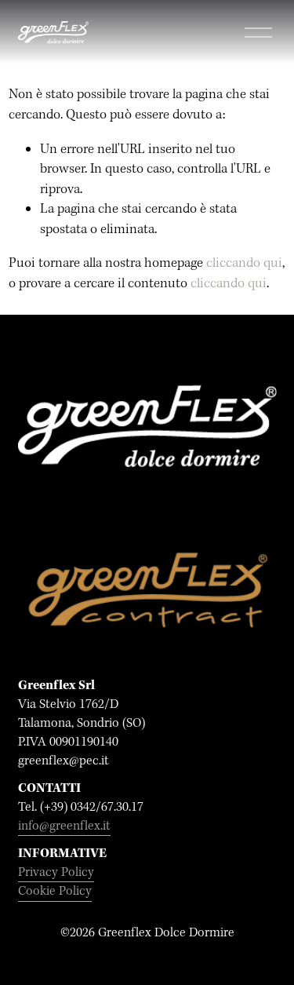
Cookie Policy (55, 891)
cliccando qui (244, 263)
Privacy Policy (56, 872)
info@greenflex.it (64, 826)
